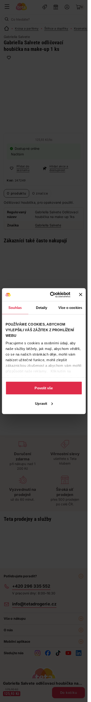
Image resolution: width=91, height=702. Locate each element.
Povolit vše (44, 388)
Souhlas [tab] (15, 308)
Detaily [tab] (41, 308)
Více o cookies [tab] (70, 308)
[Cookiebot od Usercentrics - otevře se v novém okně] (52, 295)
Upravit (41, 403)
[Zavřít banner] (80, 294)
